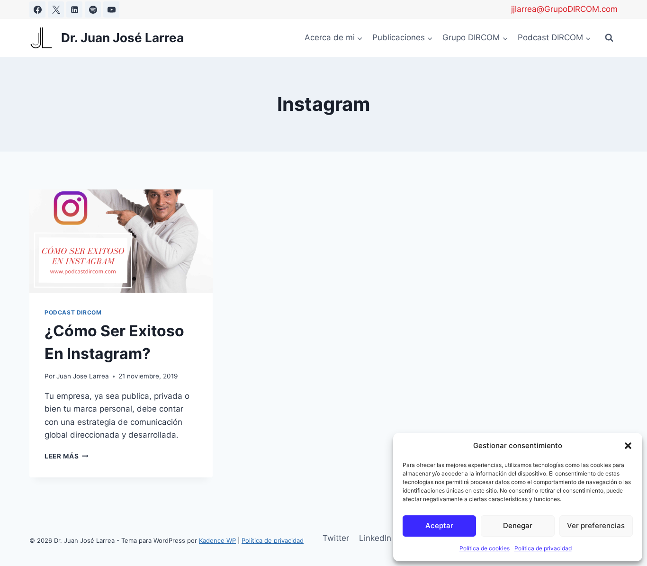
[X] (56, 9)
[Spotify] (93, 9)
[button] (628, 445)
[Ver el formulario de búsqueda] (609, 37)
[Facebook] (37, 9)
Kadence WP (217, 540)
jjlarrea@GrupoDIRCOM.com (564, 9)
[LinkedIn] (74, 9)
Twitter (336, 538)
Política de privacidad (543, 548)
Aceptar (439, 525)
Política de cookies (484, 548)
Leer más (67, 456)
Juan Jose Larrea (82, 376)
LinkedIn (375, 538)
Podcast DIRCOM (73, 312)
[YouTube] (111, 9)
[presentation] (121, 241)
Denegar (517, 525)
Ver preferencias (596, 525)
